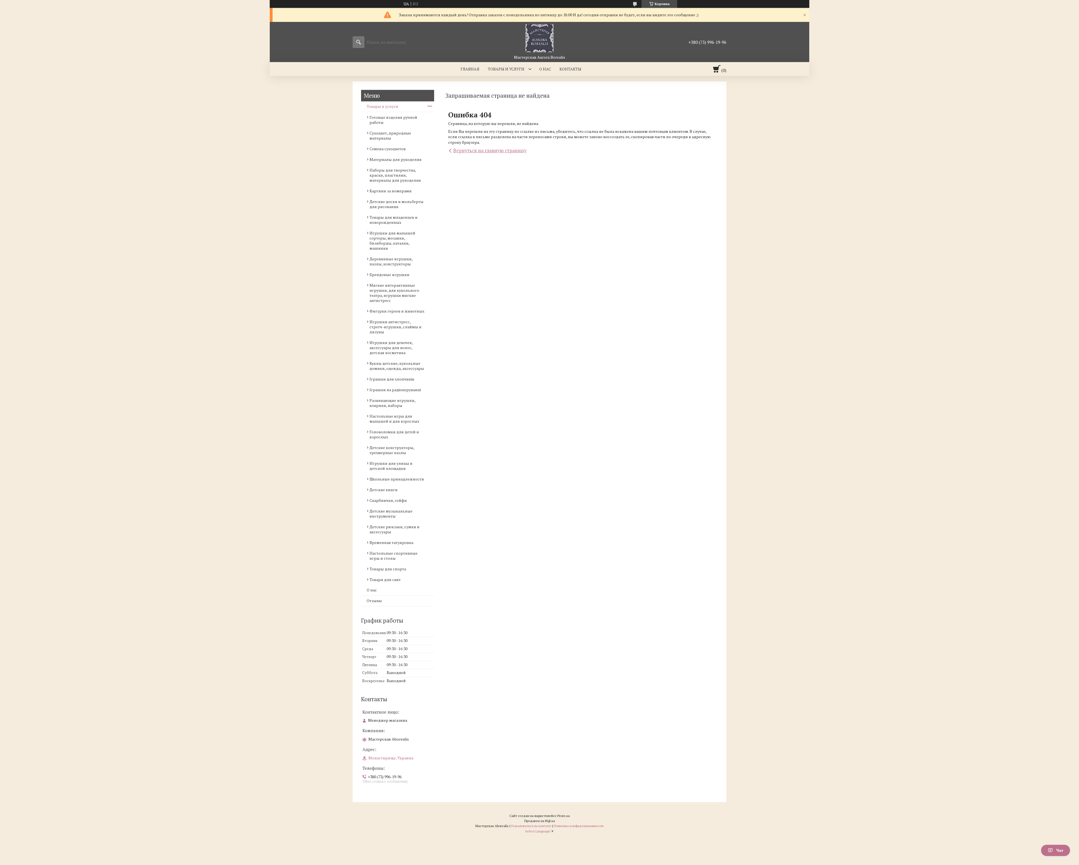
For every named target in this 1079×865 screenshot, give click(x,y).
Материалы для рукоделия (395, 159)
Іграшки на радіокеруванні (395, 389)
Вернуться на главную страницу (490, 150)
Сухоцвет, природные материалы (390, 135)
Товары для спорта (388, 569)
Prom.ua (563, 816)
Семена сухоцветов (388, 148)
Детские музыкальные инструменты (391, 513)
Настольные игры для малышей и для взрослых (394, 418)
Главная (470, 69)
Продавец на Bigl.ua (539, 821)
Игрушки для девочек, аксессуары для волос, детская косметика (391, 347)
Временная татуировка (391, 542)
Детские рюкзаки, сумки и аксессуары (395, 529)
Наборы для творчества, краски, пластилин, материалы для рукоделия (395, 175)
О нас (545, 69)
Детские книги (384, 489)
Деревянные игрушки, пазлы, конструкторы (391, 261)
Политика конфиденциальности (579, 826)
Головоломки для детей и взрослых (394, 434)
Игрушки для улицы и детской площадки (391, 466)
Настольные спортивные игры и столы (394, 555)
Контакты (570, 69)
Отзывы (374, 600)
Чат (1059, 850)
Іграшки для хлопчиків (392, 379)
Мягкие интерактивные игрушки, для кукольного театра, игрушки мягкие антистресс (394, 293)
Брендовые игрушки (389, 274)
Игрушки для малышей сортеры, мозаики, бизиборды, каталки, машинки (392, 240)
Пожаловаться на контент (531, 826)
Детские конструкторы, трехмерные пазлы (392, 450)
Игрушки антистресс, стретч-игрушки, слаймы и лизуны (395, 326)
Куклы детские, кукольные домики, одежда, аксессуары (397, 366)
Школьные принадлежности (397, 479)
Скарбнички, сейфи (388, 500)
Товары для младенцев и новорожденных (394, 220)
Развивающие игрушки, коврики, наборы (392, 403)
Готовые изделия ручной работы (393, 120)
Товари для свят (385, 579)
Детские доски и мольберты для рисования (396, 204)
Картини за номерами (391, 191)
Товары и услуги (506, 69)
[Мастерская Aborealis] (539, 38)
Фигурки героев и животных (397, 311)
